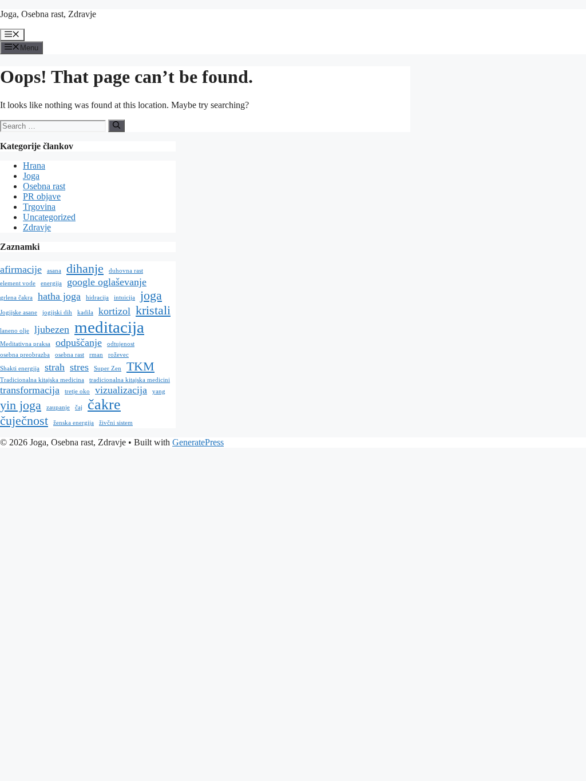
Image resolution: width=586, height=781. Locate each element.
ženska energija (73, 423)
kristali (153, 310)
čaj (78, 407)
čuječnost (24, 420)
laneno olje (14, 331)
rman (96, 355)
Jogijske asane (18, 312)
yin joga (20, 405)
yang (158, 391)
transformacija (30, 390)
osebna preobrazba (25, 355)
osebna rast (69, 355)
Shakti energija (19, 368)
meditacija (109, 327)
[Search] (116, 125)
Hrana (34, 165)
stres (79, 367)
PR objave (42, 196)
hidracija (97, 297)
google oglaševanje (106, 282)
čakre (104, 404)
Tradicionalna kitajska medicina (42, 380)
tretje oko (77, 391)
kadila (85, 312)
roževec (118, 355)
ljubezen (51, 329)
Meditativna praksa (25, 344)
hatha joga (59, 296)
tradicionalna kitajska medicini (129, 380)
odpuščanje (79, 342)
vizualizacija (121, 390)
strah (55, 367)
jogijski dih (57, 312)
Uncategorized (49, 217)
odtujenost (120, 344)
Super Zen (107, 368)
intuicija (124, 297)
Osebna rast (44, 186)
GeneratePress (198, 442)
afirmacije (21, 269)
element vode (17, 283)
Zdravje (37, 227)
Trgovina (39, 207)
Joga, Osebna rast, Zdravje (48, 14)
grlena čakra (16, 297)
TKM (140, 366)
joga (151, 295)
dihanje (85, 268)
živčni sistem (116, 423)
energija (51, 283)
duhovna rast (126, 271)
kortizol (114, 311)
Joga (31, 176)
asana (54, 271)
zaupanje (58, 407)
